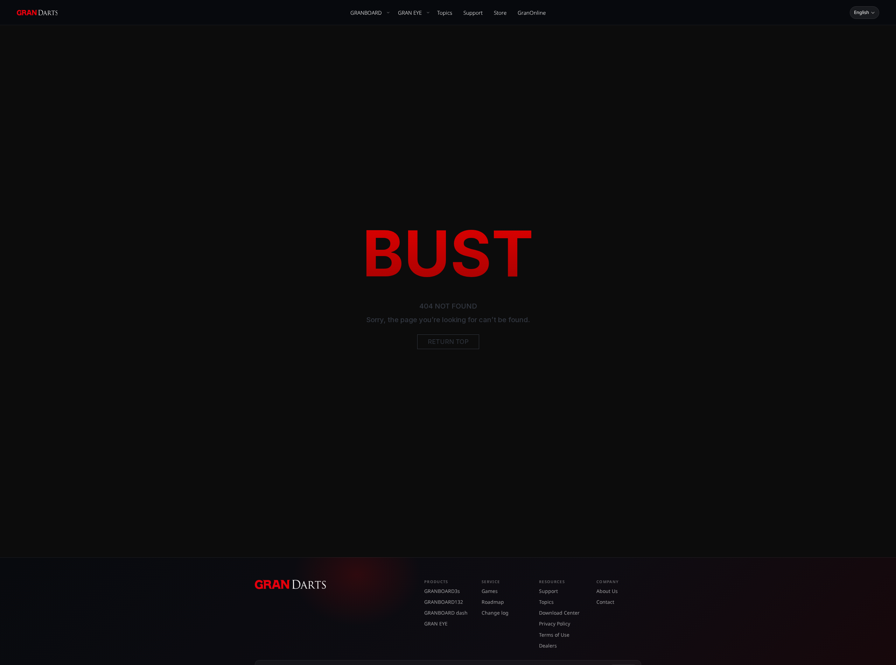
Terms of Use (554, 634)
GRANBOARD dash (446, 612)
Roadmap (493, 602)
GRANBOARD (366, 12)
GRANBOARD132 (443, 602)
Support (473, 12)
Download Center (559, 612)
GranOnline (532, 12)
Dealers (548, 645)
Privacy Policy (554, 623)
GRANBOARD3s (442, 591)
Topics (444, 12)
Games (490, 591)
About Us (607, 591)
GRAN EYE (410, 12)
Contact (605, 602)
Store (500, 12)
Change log (495, 612)
